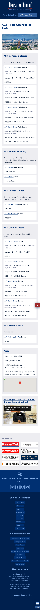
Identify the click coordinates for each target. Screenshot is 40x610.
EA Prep (20, 506)
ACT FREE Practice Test (12, 337)
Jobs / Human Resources (20, 538)
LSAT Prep (20, 512)
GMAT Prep (20, 503)
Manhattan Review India (20, 551)
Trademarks (20, 554)
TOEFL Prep (20, 528)
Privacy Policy (20, 557)
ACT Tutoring (8, 167)
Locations (20, 548)
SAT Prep (20, 515)
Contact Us (20, 564)
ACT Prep (20, 518)
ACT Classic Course (11, 67)
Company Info (20, 542)
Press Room (20, 545)
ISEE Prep (20, 525)
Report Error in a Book (20, 561)
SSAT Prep (20, 522)
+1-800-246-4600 (23, 588)
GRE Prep (20, 509)
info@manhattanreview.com (20, 584)
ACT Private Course (11, 204)
